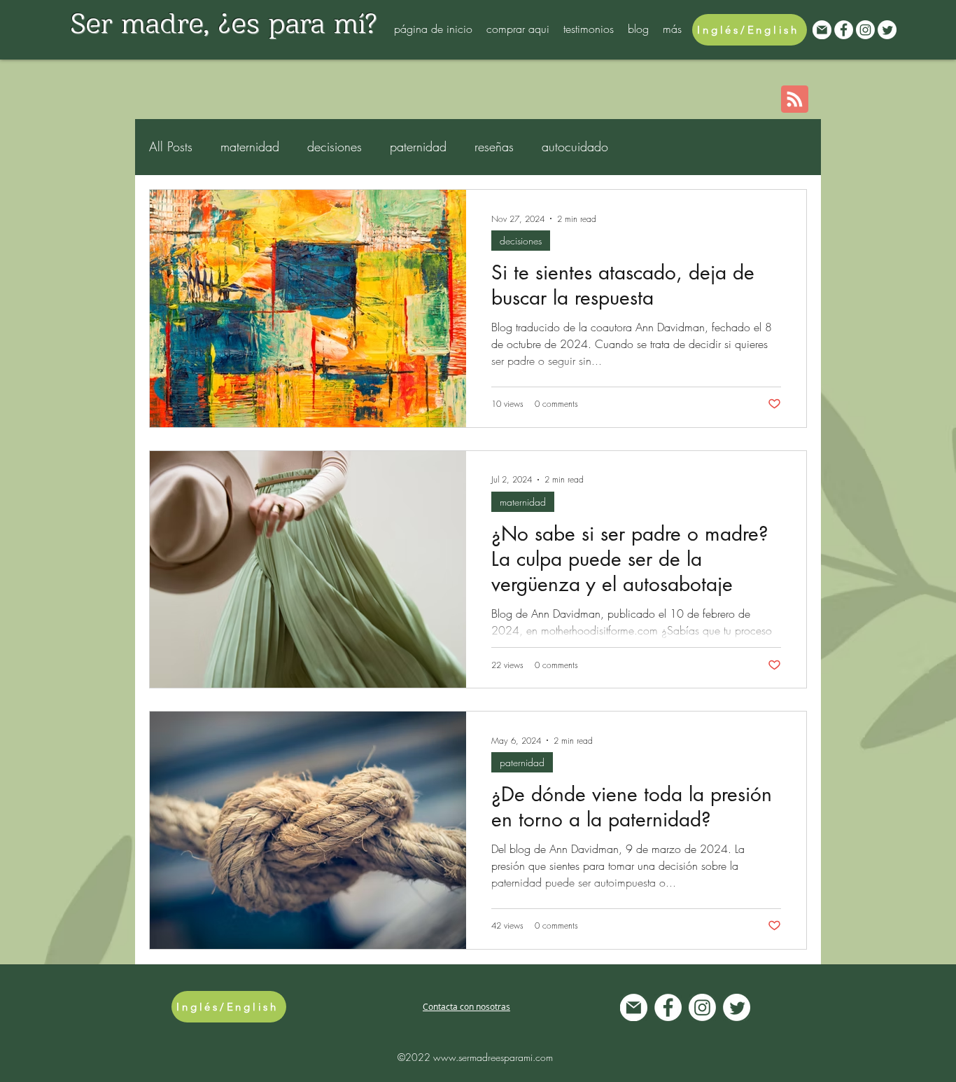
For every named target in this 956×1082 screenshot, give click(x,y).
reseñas (494, 146)
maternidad (249, 146)
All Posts (170, 146)
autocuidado (575, 146)
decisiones (334, 146)
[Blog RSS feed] (794, 99)
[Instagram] (865, 29)
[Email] (822, 29)
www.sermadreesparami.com (493, 1057)
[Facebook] (843, 29)
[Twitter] (887, 29)
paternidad (418, 146)
